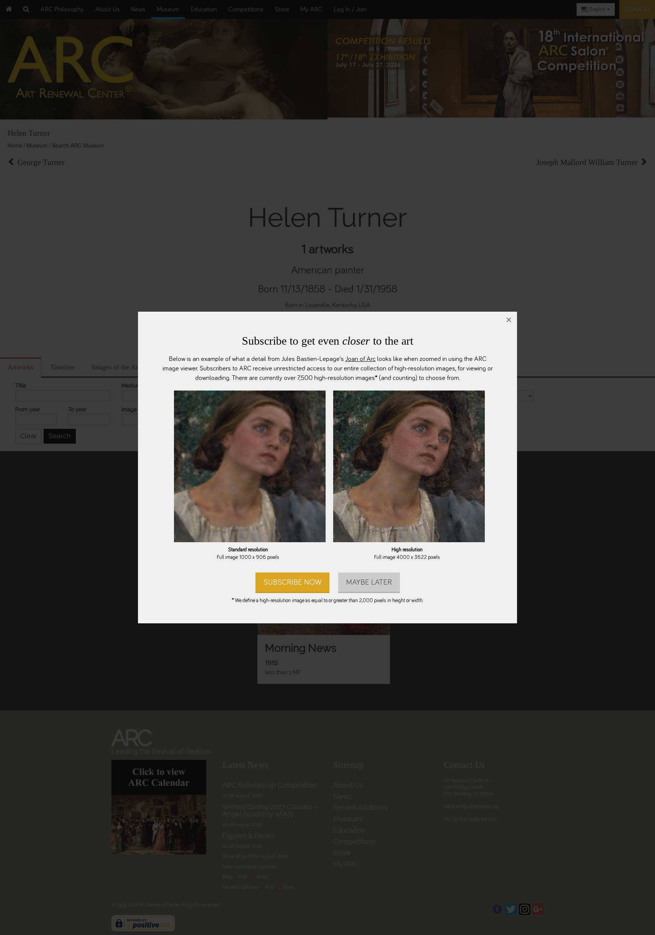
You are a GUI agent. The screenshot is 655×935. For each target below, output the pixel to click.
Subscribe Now (292, 582)
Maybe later (369, 582)
